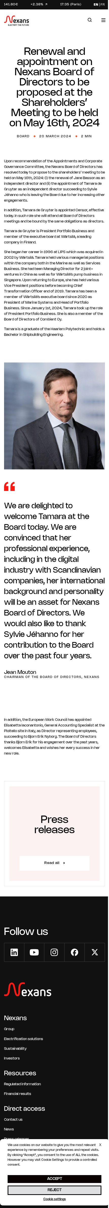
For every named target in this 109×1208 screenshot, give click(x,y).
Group (9, 1029)
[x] (95, 952)
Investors (12, 1058)
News (9, 1129)
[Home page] (16, 22)
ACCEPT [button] (54, 1179)
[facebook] (74, 952)
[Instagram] (54, 952)
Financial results (17, 1094)
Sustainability (15, 1049)
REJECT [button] (55, 1190)
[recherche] (90, 20)
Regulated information (22, 1084)
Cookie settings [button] (54, 1199)
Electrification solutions (23, 1039)
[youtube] (34, 952)
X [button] (100, 1145)
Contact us (13, 1119)
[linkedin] (14, 952)
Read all (52, 863)
